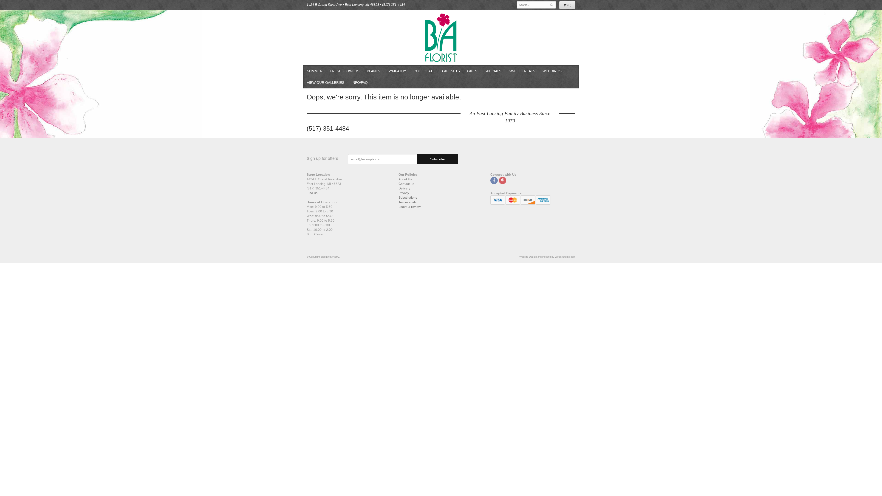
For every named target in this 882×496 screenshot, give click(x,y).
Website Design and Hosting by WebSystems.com (547, 256)
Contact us (406, 184)
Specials (493, 71)
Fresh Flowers (344, 71)
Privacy (404, 193)
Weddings (552, 71)
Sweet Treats (522, 71)
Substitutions (408, 197)
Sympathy (396, 71)
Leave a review (410, 207)
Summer (314, 71)
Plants (373, 71)
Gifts (472, 71)
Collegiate (424, 71)
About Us (405, 179)
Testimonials (407, 202)
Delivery (404, 188)
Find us (312, 193)
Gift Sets (451, 71)
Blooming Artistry (441, 38)
